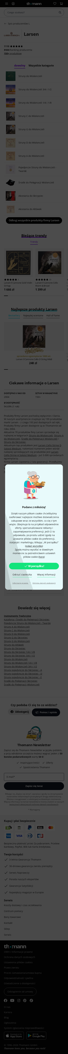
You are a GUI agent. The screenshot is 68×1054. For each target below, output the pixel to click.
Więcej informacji (46, 574)
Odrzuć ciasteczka (22, 574)
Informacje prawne (20, 583)
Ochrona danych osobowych (44, 583)
